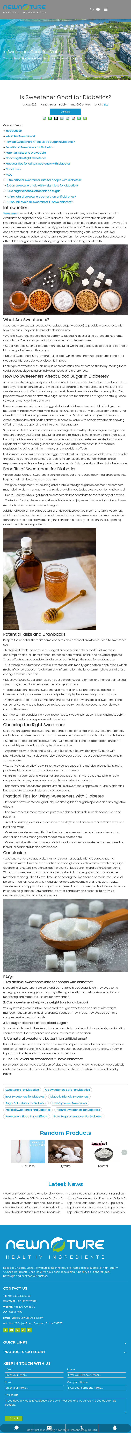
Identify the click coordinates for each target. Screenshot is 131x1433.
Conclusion (13, 169)
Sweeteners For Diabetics (22, 1090)
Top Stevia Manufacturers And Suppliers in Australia (96, 1207)
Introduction (14, 131)
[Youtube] (23, 1330)
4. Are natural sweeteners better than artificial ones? (41, 197)
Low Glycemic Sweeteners (70, 1103)
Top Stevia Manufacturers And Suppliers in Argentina (34, 1212)
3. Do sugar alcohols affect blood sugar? (34, 191)
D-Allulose (28, 1166)
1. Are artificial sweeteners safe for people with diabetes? (44, 180)
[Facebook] (5, 1330)
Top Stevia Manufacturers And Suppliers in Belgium (96, 1203)
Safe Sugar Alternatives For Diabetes (78, 1116)
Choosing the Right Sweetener (26, 158)
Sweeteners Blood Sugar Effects (26, 1116)
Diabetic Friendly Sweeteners (69, 1097)
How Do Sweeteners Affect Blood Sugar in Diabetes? (40, 142)
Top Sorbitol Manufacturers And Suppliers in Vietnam (96, 1212)
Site (106, 105)
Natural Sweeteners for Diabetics (78, 1110)
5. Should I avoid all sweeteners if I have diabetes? (40, 202)
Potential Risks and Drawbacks (26, 153)
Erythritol (65, 1166)
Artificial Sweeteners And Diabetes (27, 1110)
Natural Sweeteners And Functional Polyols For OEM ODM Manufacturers (34, 1193)
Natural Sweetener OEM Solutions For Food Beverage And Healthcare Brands (34, 1198)
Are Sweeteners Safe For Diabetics (67, 1090)
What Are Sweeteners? (20, 136)
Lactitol (103, 1166)
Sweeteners (11, 213)
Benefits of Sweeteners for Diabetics (30, 147)
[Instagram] (29, 1330)
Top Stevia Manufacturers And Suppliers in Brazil (34, 1203)
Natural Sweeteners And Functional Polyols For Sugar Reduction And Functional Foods (96, 1198)
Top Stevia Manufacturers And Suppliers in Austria (34, 1207)
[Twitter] (17, 1330)
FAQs (9, 175)
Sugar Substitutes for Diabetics (25, 1103)
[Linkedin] (11, 1330)
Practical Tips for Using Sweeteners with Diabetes (38, 164)
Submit (14, 1418)
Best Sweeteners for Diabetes (24, 1097)
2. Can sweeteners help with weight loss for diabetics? (42, 185)
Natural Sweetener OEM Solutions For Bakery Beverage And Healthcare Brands (96, 1193)
